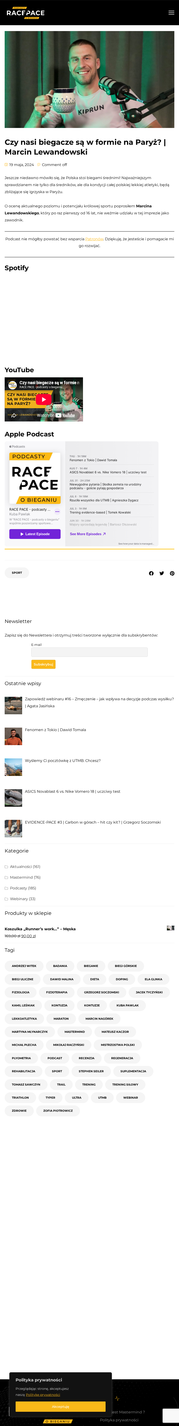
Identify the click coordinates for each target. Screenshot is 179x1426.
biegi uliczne (22, 979)
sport (17, 572)
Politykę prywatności (43, 1395)
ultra (76, 1097)
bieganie (91, 966)
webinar (130, 1097)
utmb (102, 1097)
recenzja (86, 1058)
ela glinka (153, 979)
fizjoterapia (56, 992)
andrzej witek (24, 966)
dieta (94, 979)
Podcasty (18, 888)
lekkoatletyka (24, 1018)
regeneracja (122, 1058)
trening (89, 1084)
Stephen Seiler (91, 1071)
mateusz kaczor (115, 1031)
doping (122, 979)
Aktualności (21, 866)
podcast (55, 1058)
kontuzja (59, 1005)
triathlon (20, 1097)
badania (60, 966)
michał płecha (24, 1045)
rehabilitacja (23, 1071)
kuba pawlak (128, 1005)
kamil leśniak (23, 1005)
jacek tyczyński (149, 992)
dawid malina (61, 979)
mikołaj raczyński (68, 1045)
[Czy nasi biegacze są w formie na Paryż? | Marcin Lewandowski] (172, 573)
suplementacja (133, 1071)
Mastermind (21, 877)
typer (50, 1097)
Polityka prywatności (119, 1420)
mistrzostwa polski (118, 1045)
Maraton (61, 1018)
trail (61, 1084)
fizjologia (20, 992)
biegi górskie (126, 966)
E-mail (36, 645)
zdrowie (19, 1110)
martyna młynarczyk (30, 1031)
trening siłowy (125, 1084)
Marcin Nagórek (99, 1018)
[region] (60, 1394)
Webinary (19, 899)
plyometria (21, 1058)
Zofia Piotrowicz (58, 1110)
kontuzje (92, 1005)
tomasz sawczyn (26, 1084)
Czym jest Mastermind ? (122, 1412)
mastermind (75, 1031)
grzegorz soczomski (101, 992)
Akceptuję (60, 1407)
